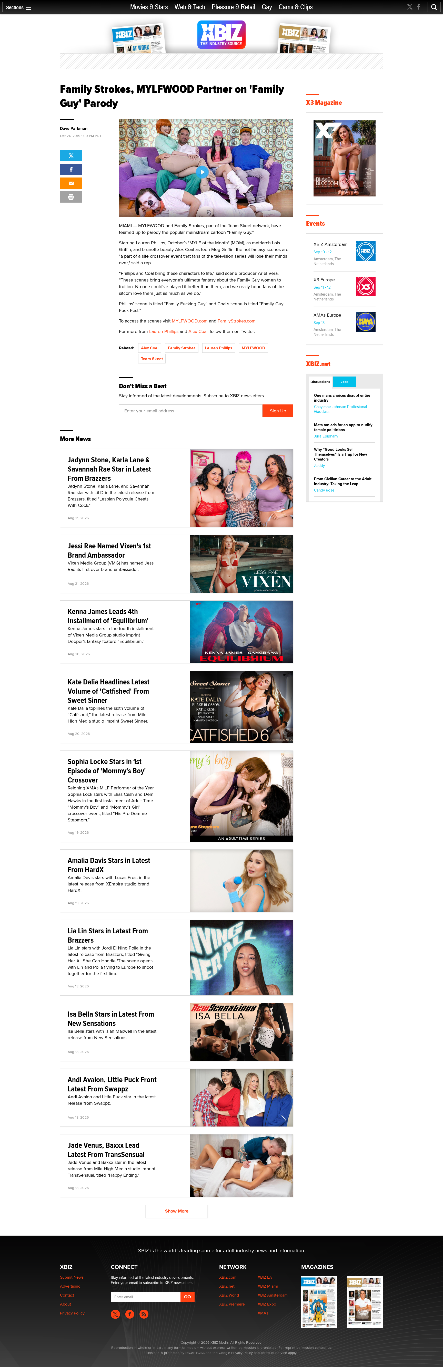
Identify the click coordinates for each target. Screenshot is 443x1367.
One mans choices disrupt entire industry (342, 398)
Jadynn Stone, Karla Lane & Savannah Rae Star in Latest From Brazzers (109, 469)
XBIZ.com (227, 1277)
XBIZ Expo (267, 1304)
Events (315, 223)
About (65, 1304)
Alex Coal (197, 331)
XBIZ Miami (268, 1286)
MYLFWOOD (253, 348)
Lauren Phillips (163, 331)
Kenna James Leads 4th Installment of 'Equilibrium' (108, 616)
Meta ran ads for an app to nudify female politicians (343, 427)
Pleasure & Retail (233, 7)
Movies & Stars (149, 7)
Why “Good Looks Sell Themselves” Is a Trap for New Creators (340, 454)
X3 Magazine (324, 103)
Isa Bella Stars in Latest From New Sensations (111, 1018)
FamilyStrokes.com (237, 321)
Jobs (344, 381)
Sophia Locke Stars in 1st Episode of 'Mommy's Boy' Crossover (107, 770)
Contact (67, 1295)
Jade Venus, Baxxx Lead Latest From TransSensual (106, 1150)
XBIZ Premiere (232, 1304)
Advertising (70, 1286)
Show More (176, 1211)
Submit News (72, 1277)
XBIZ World (229, 1295)
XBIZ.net (318, 364)
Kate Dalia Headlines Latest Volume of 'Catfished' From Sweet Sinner (108, 691)
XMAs (263, 1313)
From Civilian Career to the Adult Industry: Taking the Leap (342, 481)
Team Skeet (152, 359)
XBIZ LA (265, 1277)
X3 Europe (324, 279)
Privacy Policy (72, 1313)
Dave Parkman (73, 128)
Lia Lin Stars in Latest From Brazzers (108, 935)
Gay (267, 7)
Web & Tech (190, 7)
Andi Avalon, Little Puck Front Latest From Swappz (112, 1084)
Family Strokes (182, 348)
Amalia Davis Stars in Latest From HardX (109, 865)
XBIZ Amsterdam (331, 244)
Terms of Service (274, 1352)
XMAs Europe (327, 315)
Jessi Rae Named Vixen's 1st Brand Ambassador (109, 550)
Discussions (320, 381)
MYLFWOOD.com (190, 321)
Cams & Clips (296, 7)
